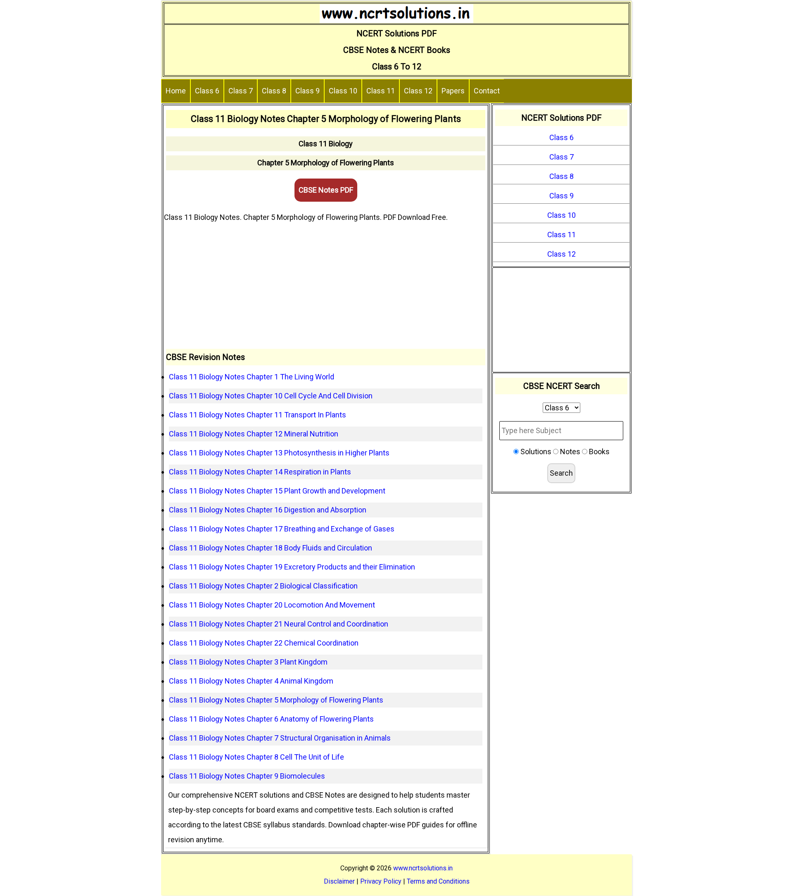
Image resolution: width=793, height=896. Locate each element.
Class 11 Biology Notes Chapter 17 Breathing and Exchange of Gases (281, 528)
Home (176, 90)
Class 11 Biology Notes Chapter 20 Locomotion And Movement (272, 605)
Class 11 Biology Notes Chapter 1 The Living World (251, 376)
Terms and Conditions (438, 881)
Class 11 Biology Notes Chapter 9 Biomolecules (247, 776)
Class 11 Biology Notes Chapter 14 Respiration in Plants (260, 471)
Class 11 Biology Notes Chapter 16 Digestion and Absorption (267, 509)
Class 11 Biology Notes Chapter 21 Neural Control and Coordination (278, 624)
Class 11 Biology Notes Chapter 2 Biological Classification (263, 585)
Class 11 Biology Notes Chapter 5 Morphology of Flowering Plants (276, 700)
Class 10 (343, 90)
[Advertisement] (325, 287)
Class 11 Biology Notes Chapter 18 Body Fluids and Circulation (270, 547)
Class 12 (418, 90)
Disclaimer (339, 881)
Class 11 (380, 90)
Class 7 (240, 90)
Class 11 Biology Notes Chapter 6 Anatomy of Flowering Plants (271, 719)
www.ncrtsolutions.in (423, 868)
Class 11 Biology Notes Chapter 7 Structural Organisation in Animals (280, 738)
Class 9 (307, 90)
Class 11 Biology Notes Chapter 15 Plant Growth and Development (277, 490)
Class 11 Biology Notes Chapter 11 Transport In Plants (257, 414)
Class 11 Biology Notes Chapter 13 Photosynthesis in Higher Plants (279, 452)
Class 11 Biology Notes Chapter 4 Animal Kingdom (251, 681)
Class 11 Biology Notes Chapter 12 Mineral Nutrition (253, 433)
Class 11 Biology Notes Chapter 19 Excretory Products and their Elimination (292, 566)
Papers (453, 90)
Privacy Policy (380, 881)
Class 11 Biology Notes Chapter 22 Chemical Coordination (264, 643)
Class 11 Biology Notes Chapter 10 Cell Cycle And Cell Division (271, 395)
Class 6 (207, 90)
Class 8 (274, 90)
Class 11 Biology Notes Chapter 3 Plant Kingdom (248, 662)
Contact (487, 90)
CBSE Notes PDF (326, 190)
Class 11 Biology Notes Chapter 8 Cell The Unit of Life (256, 757)
